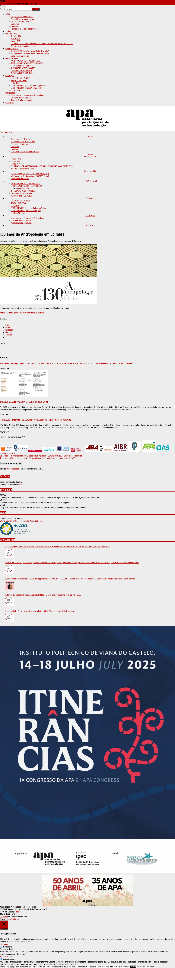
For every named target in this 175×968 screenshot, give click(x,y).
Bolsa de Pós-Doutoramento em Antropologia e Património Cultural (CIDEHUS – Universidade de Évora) (41, 456)
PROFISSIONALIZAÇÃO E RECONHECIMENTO (28, 63)
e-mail (17, 912)
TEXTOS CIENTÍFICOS (19, 80)
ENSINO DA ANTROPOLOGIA (21, 70)
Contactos (15, 24)
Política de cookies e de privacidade (25, 29)
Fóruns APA (15, 41)
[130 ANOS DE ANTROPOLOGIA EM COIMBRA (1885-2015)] (24, 396)
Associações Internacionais (22, 100)
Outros (12, 453)
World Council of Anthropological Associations (21, 521)
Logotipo (14, 26)
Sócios (8, 31)
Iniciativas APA (11, 34)
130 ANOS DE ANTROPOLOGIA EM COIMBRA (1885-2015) (24, 402)
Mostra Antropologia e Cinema (23, 46)
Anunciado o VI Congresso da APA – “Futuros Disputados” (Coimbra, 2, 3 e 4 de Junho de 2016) (37, 458)
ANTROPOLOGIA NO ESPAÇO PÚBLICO (25, 61)
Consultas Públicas (23, 66)
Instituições (10, 93)
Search (2, 6)
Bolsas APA (15, 38)
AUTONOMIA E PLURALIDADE (22, 73)
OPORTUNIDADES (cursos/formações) (26, 88)
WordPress (14, 919)
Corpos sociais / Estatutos (22, 16)
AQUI (20, 484)
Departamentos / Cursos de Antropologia (27, 95)
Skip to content (6, 132)
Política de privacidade (146, 967)
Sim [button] (131, 967)
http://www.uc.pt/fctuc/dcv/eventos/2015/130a (22, 313)
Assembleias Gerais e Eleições (23, 19)
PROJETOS (15, 83)
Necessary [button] (4, 944)
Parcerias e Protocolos (20, 21)
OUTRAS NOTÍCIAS (18, 90)
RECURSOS (9, 102)
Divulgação (9, 75)
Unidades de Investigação (21, 98)
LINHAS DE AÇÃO (11, 58)
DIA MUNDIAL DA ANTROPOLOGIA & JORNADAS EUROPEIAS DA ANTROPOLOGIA (42, 43)
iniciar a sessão (13, 469)
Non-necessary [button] (6, 956)
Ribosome (4, 916)
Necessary (7, 947)
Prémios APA (16, 36)
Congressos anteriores (20, 56)
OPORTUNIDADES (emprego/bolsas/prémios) (28, 85)
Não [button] (134, 967)
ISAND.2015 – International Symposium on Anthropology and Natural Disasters (35, 420)
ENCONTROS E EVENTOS (20, 78)
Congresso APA (11, 48)
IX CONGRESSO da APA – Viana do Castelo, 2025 (30, 51)
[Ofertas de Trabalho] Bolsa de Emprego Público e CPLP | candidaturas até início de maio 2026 (43, 595)
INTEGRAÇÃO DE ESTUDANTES (23, 68)
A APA (7, 14)
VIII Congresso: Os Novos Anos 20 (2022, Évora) (30, 53)
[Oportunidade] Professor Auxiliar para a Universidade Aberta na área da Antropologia (39, 611)
